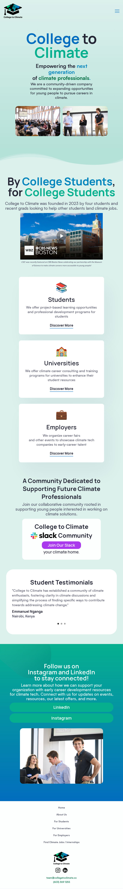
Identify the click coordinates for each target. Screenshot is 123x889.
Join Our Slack (61, 545)
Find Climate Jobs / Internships (62, 842)
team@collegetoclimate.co (61, 877)
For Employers (61, 835)
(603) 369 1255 (61, 881)
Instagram (61, 718)
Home (61, 807)
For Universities (61, 828)
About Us (61, 814)
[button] (117, 11)
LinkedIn (61, 707)
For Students (61, 821)
